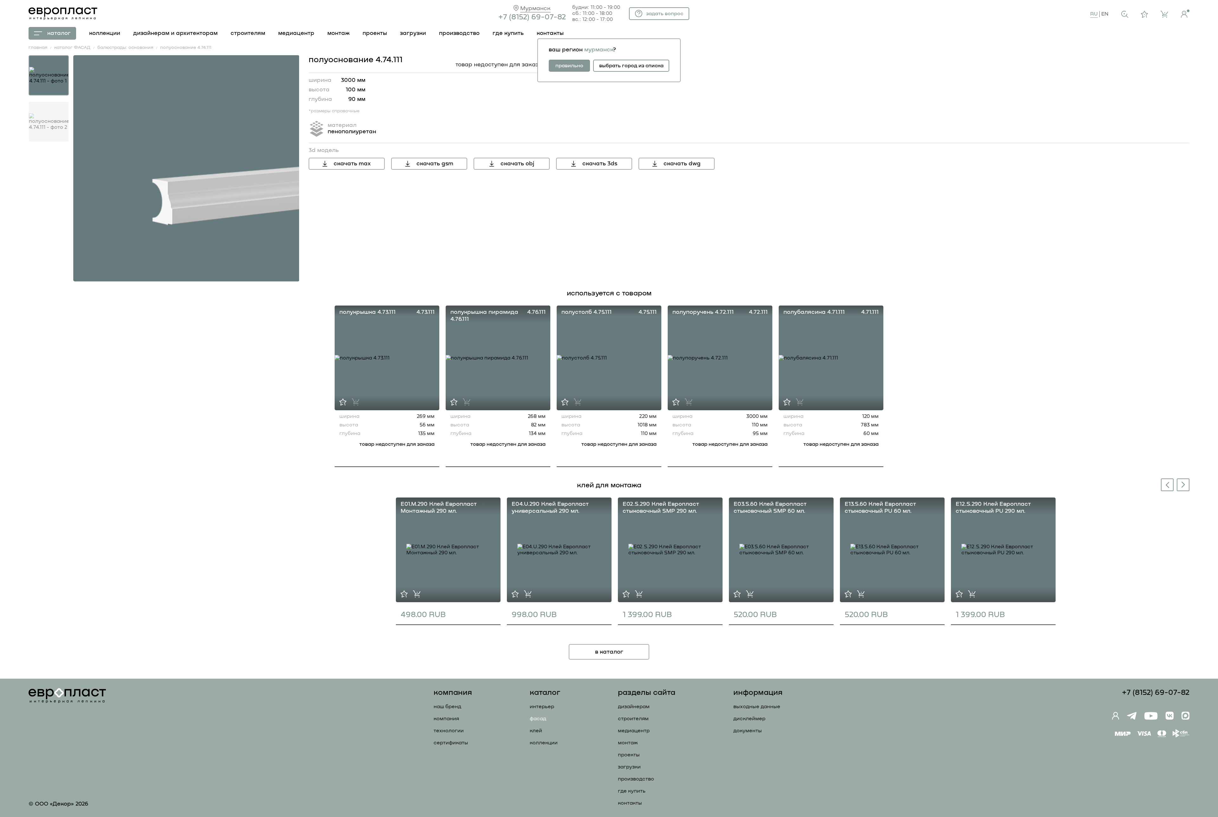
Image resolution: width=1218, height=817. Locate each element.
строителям (248, 33)
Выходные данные (756, 706)
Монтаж (628, 742)
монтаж (338, 33)
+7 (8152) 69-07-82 (532, 17)
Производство (636, 778)
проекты (375, 33)
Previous (1166, 486)
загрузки (413, 33)
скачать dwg (682, 164)
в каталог (609, 652)
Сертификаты (451, 742)
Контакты (630, 803)
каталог (59, 33)
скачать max (352, 164)
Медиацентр (296, 33)
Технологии (449, 730)
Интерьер (542, 706)
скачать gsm (434, 164)
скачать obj (517, 164)
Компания (446, 718)
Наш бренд (447, 706)
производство (459, 33)
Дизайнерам (634, 706)
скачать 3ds (599, 164)
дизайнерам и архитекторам (175, 33)
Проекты (629, 754)
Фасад (538, 718)
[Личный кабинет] (1185, 14)
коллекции (104, 33)
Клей (536, 730)
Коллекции (544, 742)
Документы (747, 730)
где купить (508, 33)
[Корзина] (1164, 14)
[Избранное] (1144, 14)
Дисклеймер (749, 718)
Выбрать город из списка (631, 65)
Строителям (633, 718)
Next (1183, 484)
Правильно (569, 65)
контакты (550, 33)
